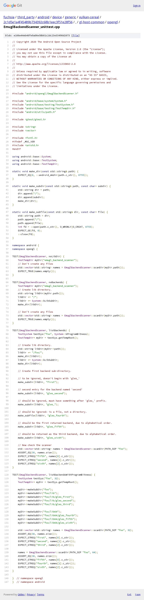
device (57, 17)
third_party (26, 17)
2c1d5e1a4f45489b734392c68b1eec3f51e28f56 (38, 22)
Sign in (136, 5)
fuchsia (9, 17)
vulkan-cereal (89, 17)
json (137, 594)
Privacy (31, 594)
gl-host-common (91, 22)
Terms (40, 594)
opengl (112, 22)
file (75, 35)
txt (129, 594)
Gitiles (21, 594)
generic (70, 17)
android (43, 17)
